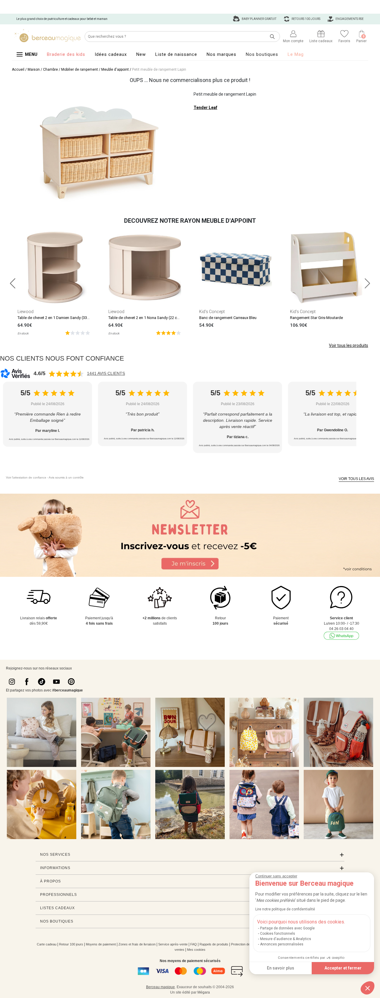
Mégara (203, 992)
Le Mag (296, 54)
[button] (367, 988)
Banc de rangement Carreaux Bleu (227, 317)
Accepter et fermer (343, 968)
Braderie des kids (66, 54)
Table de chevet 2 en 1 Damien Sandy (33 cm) (56, 317)
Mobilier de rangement (79, 69)
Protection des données (248, 944)
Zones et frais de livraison (137, 944)
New (141, 54)
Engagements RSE (349, 18)
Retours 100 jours (305, 18)
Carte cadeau (46, 944)
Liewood (26, 311)
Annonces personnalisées (281, 944)
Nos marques (221, 54)
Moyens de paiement (101, 944)
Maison (34, 69)
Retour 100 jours (71, 944)
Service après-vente (173, 944)
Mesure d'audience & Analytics (285, 939)
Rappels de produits (214, 944)
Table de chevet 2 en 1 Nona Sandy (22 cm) (145, 317)
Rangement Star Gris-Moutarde (316, 317)
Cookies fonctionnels (277, 933)
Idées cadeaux (111, 54)
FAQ (193, 944)
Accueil (18, 69)
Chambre (50, 69)
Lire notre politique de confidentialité (285, 909)
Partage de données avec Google (287, 928)
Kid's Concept (212, 311)
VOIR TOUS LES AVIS (356, 479)
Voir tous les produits (348, 345)
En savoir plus (280, 968)
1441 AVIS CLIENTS (106, 373)
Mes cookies (196, 949)
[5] (77, 332)
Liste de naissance (176, 54)
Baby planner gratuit (258, 18)
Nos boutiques (262, 54)
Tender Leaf (205, 107)
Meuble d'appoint (115, 69)
